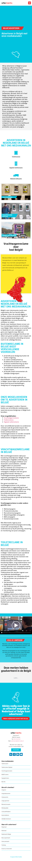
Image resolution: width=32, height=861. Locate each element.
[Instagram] (14, 754)
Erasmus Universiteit (7, 849)
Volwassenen (5, 797)
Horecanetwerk (5, 841)
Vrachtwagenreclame (11, 418)
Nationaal (4, 831)
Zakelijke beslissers (6, 819)
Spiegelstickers (5, 778)
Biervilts (3, 782)
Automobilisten (5, 815)
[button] (29, 3)
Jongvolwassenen (6, 793)
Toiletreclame (9, 420)
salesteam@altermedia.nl (17, 741)
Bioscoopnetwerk (6, 838)
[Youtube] (21, 754)
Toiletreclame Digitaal (7, 767)
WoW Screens (5, 774)
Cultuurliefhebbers (6, 812)
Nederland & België (6, 834)
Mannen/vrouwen (6, 804)
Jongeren (4, 790)
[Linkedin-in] (10, 754)
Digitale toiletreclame (11, 422)
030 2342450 (17, 739)
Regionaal (4, 827)
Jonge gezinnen (5, 801)
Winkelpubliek (5, 808)
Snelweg (4, 845)
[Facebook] (17, 754)
